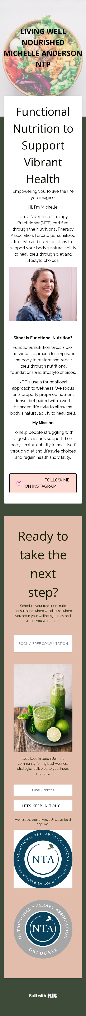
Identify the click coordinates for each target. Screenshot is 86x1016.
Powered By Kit (43, 995)
